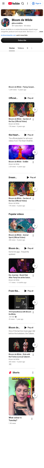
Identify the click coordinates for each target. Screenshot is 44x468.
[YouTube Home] (13, 3)
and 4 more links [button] (22, 35)
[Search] (22, 3)
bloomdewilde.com (9, 35)
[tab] (12, 48)
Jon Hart (11, 317)
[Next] (34, 109)
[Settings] (27, 3)
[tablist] (22, 48)
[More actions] (33, 119)
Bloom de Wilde (14, 124)
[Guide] (3, 3)
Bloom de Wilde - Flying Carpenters (22, 87)
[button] (32, 48)
